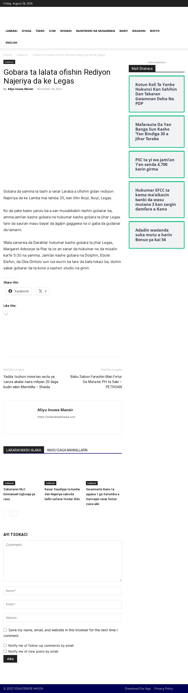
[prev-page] (6, 514)
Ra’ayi (123, 31)
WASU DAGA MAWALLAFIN (67, 450)
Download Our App (138, 688)
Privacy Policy (163, 688)
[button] (179, 31)
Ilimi (52, 31)
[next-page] (14, 514)
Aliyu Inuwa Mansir (20, 89)
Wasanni (139, 31)
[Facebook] (164, 3)
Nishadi (66, 31)
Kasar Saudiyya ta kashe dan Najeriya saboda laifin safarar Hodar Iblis (62, 494)
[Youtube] (181, 3)
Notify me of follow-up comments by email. (41, 645)
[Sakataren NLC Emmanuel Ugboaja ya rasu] (21, 472)
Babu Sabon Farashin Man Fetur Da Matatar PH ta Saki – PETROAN (96, 381)
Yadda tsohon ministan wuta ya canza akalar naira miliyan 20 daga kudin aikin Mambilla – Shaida (30, 381)
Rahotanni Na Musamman (95, 31)
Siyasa (26, 31)
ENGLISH (11, 42)
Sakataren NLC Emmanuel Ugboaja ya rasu (19, 494)
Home (7, 55)
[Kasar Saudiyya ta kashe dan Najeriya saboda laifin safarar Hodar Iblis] (63, 472)
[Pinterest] (31, 100)
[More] (53, 100)
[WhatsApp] (42, 100)
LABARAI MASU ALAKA (23, 450)
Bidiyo (155, 31)
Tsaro (40, 31)
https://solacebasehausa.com (56, 417)
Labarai (11, 31)
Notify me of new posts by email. (33, 651)
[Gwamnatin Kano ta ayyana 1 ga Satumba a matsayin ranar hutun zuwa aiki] (104, 472)
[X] (172, 3)
